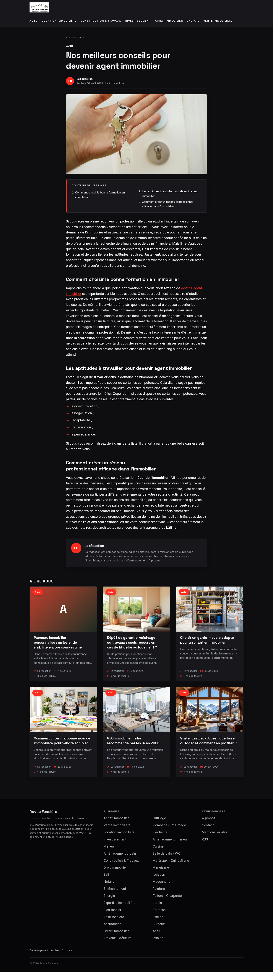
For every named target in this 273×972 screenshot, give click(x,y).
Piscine (158, 917)
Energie (193, 20)
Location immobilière (59, 20)
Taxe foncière (114, 917)
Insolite (158, 938)
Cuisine (158, 846)
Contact (208, 825)
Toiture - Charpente (167, 896)
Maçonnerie (161, 881)
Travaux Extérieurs (117, 938)
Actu (34, 20)
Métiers (109, 846)
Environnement (115, 889)
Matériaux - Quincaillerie (171, 860)
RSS (205, 839)
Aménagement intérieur (170, 839)
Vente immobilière (218, 20)
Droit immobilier (115, 867)
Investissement (138, 20)
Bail (106, 874)
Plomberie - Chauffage (169, 825)
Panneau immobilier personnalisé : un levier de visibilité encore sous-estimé (58, 642)
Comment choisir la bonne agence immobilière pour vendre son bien (62, 740)
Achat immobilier (169, 20)
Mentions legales (214, 832)
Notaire (109, 881)
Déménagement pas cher (44, 950)
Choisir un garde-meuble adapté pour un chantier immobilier (207, 640)
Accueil (70, 37)
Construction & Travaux (100, 20)
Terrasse (159, 910)
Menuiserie (161, 867)
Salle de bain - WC (166, 853)
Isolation (159, 874)
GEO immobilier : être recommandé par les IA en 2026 (133, 740)
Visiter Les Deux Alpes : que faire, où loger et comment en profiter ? (208, 740)
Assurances (112, 924)
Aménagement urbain (120, 853)
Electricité (160, 832)
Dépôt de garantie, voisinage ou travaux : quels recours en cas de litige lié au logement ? (132, 642)
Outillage (159, 818)
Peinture (159, 889)
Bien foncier (112, 910)
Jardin (157, 903)
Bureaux (159, 924)
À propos (154, 560)
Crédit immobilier (116, 931)
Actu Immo (68, 950)
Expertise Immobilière (119, 903)
